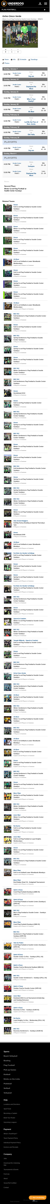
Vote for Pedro (18, 943)
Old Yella (31, 134)
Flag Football (9, 10)
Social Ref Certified (10, 1183)
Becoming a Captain (10, 1113)
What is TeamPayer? (10, 1134)
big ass (31, 76)
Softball (7, 1088)
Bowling (7, 1061)
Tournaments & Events (11, 1169)
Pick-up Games (10, 1070)
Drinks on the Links (12, 1079)
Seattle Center (17, 73)
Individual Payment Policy (12, 1143)
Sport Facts (7, 1109)
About (6, 1178)
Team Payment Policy (11, 1138)
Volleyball (8, 1093)
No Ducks (16, 826)
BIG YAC (16, 314)
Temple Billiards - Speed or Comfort (25, 640)
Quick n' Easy (18, 986)
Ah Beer (31, 112)
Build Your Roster (9, 1118)
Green (15, 205)
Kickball (7, 1074)
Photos (6, 63)
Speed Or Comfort (19, 619)
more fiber (17, 815)
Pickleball (8, 1084)
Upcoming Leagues (10, 1122)
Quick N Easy (18, 899)
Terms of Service (14, 1201)
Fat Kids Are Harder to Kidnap (23, 553)
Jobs (5, 1158)
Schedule (23, 59)
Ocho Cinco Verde (19, 673)
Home (6, 59)
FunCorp (6, 1174)
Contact (6, 1187)
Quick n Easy (18, 890)
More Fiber (17, 793)
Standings (34, 59)
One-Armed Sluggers (20, 521)
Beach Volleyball (10, 1056)
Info (14, 59)
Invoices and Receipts (11, 1147)
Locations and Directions (12, 1104)
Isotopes (31, 166)
